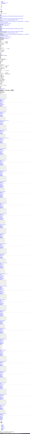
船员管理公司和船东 (3, 3)
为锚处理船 (11, 21)
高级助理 (2, 18)
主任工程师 (6, 18)
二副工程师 (8, 18)
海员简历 (1, 29)
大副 (15, 18)
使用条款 (2, 429)
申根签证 (1, 75)
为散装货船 (27, 21)
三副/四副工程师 (11, 18)
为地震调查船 (14, 21)
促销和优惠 (6, 38)
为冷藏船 (21, 21)
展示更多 (1, 86)
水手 (19, 18)
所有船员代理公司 (2, 22)
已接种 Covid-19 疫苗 (3, 68)
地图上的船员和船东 (6, 22)
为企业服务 (2, 425)
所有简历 (1, 17)
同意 (21, 433)
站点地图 (2, 428)
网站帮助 (8, 38)
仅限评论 (1, 77)
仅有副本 (1, 84)
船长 (0, 18)
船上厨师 (18, 18)
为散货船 (4, 21)
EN (1, 5)
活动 (4, 38)
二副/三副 (4, 18)
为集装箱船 (19, 21)
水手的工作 (2, 1)
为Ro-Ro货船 (16, 21)
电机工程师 (14, 18)
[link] (3, 13)
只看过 (1, 82)
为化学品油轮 (1, 21)
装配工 (17, 18)
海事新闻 (3, 38)
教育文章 (1, 38)
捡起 (0, 53)
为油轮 (7, 21)
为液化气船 (6, 21)
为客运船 (9, 21)
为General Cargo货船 (24, 21)
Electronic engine (2, 64)
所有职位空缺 (21, 28)
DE (1, 6)
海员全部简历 (21, 18)
